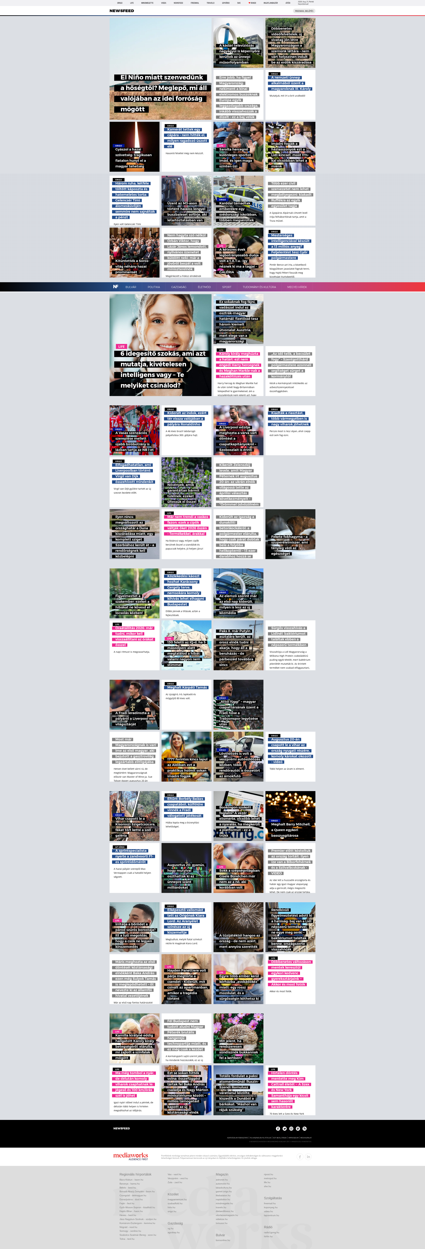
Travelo (210, 3)
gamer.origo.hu (224, 1191)
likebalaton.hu (223, 1195)
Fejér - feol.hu (127, 1203)
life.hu (267, 1182)
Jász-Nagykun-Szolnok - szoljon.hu (138, 1219)
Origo (119, 3)
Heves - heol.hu (128, 1215)
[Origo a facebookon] (278, 1129)
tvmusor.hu (221, 1223)
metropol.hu (270, 1178)
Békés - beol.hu (128, 1187)
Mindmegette (147, 3)
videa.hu (268, 1211)
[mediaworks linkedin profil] (308, 1156)
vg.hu (170, 1228)
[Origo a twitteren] (285, 1129)
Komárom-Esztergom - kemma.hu (137, 1223)
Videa (163, 3)
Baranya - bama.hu (130, 1183)
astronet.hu (222, 1179)
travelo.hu (221, 1207)
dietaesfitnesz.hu (225, 1211)
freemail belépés (304, 11)
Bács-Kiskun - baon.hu (131, 1179)
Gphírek (226, 3)
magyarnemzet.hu (177, 1199)
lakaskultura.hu (224, 1187)
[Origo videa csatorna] (298, 1129)
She (239, 3)
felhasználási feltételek (260, 1138)
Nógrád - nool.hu (128, 1227)
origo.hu (172, 1211)
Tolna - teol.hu (127, 1239)
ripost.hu (268, 1174)
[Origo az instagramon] (291, 1129)
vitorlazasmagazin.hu (227, 1215)
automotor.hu (223, 1183)
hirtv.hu (171, 1207)
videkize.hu (222, 1219)
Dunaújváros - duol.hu (131, 1199)
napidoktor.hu (223, 1199)
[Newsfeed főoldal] (121, 1129)
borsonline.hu (223, 1240)
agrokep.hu (174, 1232)
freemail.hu (270, 1203)
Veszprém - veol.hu (178, 1178)
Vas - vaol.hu (174, 1174)
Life (132, 3)
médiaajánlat (306, 1138)
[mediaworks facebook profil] (300, 1156)
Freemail (195, 3)
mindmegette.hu (224, 1203)
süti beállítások (280, 1138)
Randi (253, 3)
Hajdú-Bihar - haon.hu (131, 1211)
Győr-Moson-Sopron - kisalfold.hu (137, 1207)
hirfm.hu (268, 1236)
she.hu (267, 1186)
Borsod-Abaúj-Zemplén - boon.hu (137, 1191)
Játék (288, 3)
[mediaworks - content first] (130, 1157)
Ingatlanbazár (271, 3)
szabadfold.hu (175, 1203)
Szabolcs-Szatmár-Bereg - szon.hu (138, 1235)
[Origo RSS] (304, 1129)
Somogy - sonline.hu (130, 1231)
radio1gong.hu (271, 1232)
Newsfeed (178, 3)
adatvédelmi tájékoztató (237, 1138)
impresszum (293, 1138)
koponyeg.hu (271, 1207)
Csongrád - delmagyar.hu (133, 1195)
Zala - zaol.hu (175, 1182)
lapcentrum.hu (271, 1215)
